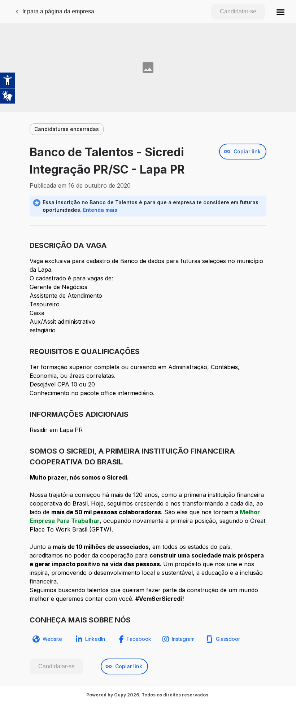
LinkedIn (95, 639)
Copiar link (247, 151)
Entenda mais (100, 210)
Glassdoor (228, 639)
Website (52, 639)
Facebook (139, 639)
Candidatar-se (238, 11)
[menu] (280, 11)
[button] (280, 11)
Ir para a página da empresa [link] (58, 11)
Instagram (183, 639)
